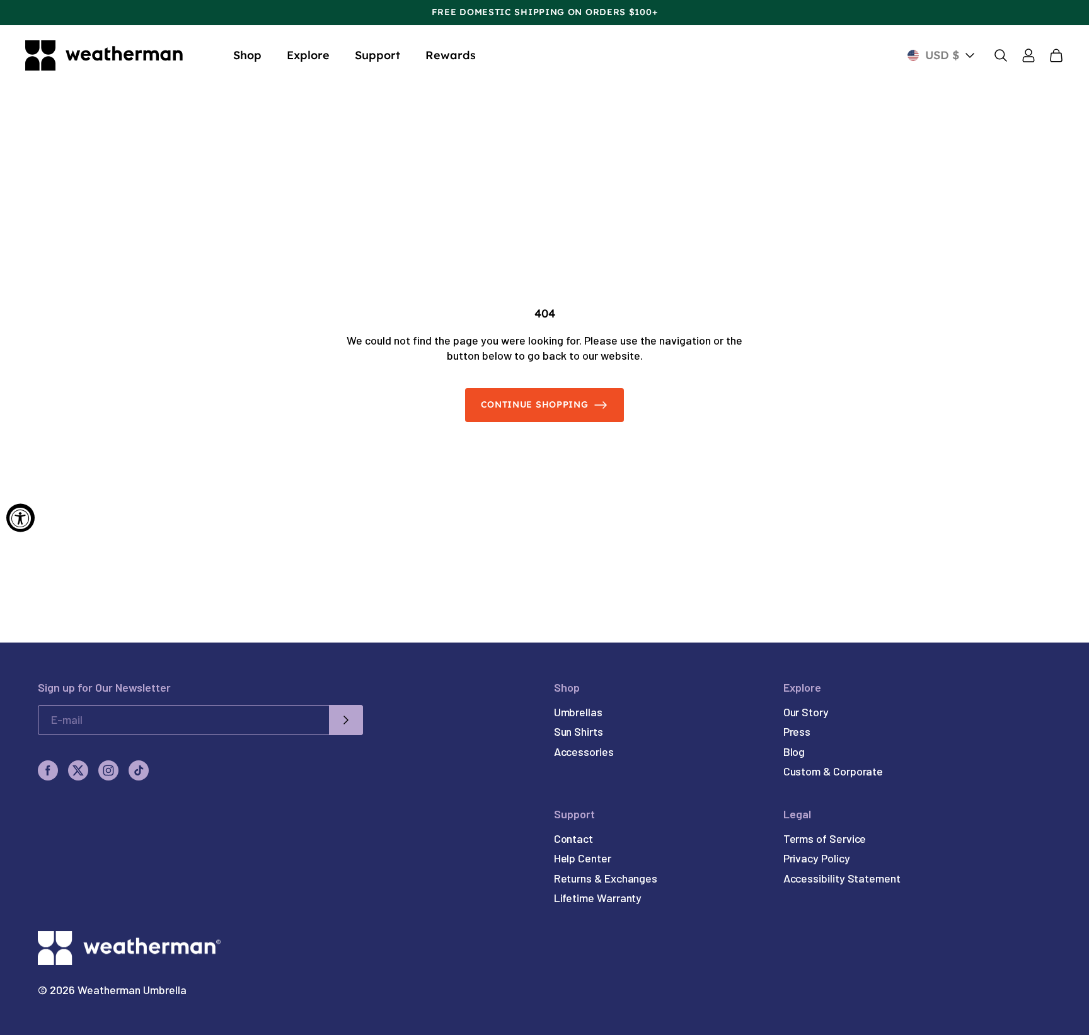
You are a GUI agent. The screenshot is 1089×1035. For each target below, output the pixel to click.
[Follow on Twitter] (78, 770)
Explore (308, 55)
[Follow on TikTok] (139, 770)
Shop (247, 55)
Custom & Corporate (833, 771)
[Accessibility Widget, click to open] (20, 517)
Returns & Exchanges (605, 878)
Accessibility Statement (842, 878)
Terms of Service (825, 838)
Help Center (582, 858)
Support (377, 55)
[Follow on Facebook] (48, 770)
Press (797, 731)
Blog (794, 751)
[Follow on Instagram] (108, 770)
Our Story (806, 712)
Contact (573, 838)
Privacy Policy (816, 858)
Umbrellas (578, 712)
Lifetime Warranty (598, 898)
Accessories (584, 751)
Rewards (450, 55)
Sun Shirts (578, 731)
